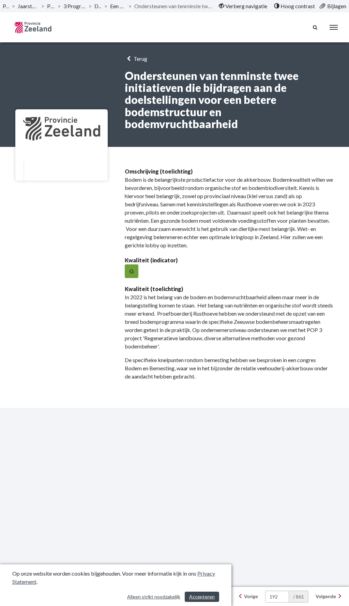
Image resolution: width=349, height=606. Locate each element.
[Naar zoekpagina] (315, 27)
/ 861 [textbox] (298, 597)
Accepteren (202, 597)
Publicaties (6, 6)
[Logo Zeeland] (32, 27)
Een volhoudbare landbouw (118, 6)
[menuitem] (243, 6)
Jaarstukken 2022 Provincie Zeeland (28, 6)
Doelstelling (97, 6)
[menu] (333, 27)
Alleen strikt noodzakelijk (153, 597)
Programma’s (51, 6)
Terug (140, 58)
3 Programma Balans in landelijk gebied (74, 6)
